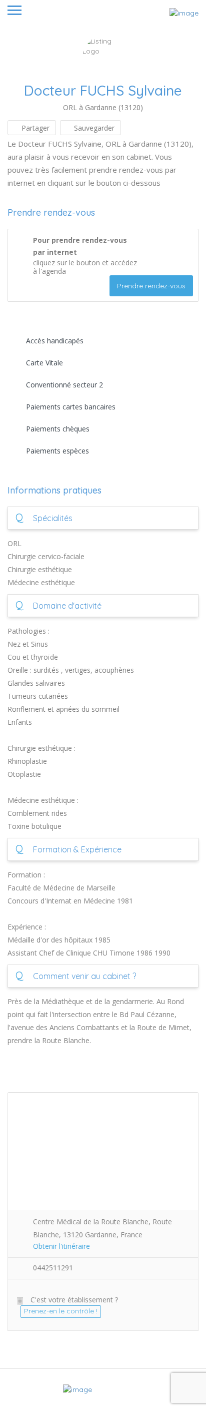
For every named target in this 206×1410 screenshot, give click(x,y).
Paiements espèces (57, 450)
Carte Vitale (44, 362)
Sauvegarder (93, 128)
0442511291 (53, 1267)
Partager (35, 128)
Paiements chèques (58, 428)
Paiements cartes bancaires (71, 406)
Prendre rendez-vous (151, 285)
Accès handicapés (55, 340)
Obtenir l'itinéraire (61, 1246)
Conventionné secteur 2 (64, 384)
